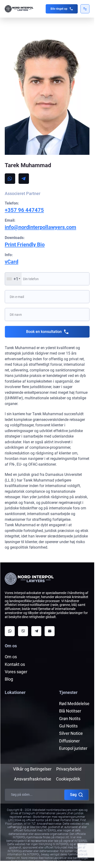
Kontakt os (15, 664)
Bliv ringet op (59, 8)
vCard (11, 262)
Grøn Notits (69, 718)
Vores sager (16, 671)
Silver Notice (71, 733)
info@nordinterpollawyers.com (40, 227)
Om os (11, 656)
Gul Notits (68, 725)
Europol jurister (73, 748)
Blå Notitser (70, 710)
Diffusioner (69, 740)
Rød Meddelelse (74, 703)
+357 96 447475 (24, 210)
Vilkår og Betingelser (32, 768)
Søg (73, 794)
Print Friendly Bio (25, 245)
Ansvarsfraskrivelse (32, 778)
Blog (9, 679)
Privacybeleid (68, 768)
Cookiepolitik (68, 778)
